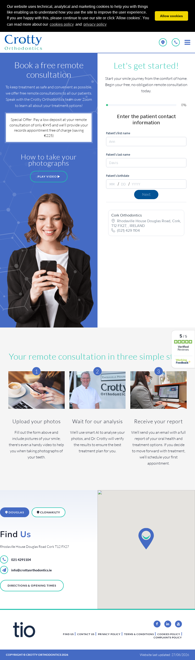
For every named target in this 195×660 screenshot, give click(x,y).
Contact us (85, 634)
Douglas (16, 512)
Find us (68, 634)
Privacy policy (109, 634)
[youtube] (178, 624)
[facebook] (157, 624)
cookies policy (62, 24)
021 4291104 (20, 560)
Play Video (48, 176)
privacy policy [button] (95, 24)
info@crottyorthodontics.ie (31, 570)
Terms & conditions (139, 634)
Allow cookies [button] (171, 16)
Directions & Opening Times (32, 585)
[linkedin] (167, 624)
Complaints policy (168, 637)
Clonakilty (49, 512)
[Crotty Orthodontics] (26, 42)
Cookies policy (168, 634)
